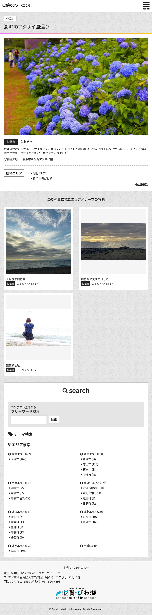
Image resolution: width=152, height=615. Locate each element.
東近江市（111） (92, 493)
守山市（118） (91, 464)
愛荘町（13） (18, 522)
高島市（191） (19, 551)
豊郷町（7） (17, 527)
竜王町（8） (89, 498)
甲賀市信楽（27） (21, 498)
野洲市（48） (90, 475)
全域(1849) (91, 546)
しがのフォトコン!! (76, 567)
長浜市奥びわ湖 (42, 178)
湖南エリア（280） (94, 454)
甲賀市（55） (18, 493)
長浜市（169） (91, 522)
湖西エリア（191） (22, 546)
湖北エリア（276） (94, 512)
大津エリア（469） (22, 454)
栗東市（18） (90, 469)
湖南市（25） (18, 488)
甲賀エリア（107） (22, 483)
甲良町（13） (18, 532)
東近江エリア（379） (95, 483)
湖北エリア (39, 173)
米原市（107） (91, 517)
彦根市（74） (18, 517)
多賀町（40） (18, 537)
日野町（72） (90, 503)
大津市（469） (19, 459)
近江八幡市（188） (93, 488)
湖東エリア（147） (22, 512)
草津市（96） (90, 459)
